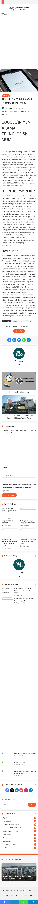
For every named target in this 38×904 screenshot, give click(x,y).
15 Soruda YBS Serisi (9, 844)
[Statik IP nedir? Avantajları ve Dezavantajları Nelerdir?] (7, 674)
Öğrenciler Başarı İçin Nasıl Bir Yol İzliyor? (18, 2)
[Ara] (35, 65)
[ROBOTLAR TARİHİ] (7, 765)
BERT (22, 198)
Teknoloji (22, 321)
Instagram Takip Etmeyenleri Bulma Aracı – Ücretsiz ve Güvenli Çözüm (10, 543)
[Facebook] (9, 340)
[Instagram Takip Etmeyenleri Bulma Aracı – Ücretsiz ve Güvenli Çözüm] (10, 533)
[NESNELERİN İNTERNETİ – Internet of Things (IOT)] (7, 774)
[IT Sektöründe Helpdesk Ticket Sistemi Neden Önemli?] (28, 533)
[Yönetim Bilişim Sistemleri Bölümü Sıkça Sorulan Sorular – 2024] (7, 591)
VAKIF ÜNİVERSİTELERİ (11, 831)
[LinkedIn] (14, 340)
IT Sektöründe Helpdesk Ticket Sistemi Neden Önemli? (28, 542)
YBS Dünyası (7, 821)
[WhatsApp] (24, 340)
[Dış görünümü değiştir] (32, 65)
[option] (19, 872)
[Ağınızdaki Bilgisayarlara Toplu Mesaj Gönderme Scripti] (28, 512)
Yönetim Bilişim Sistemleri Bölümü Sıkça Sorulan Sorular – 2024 (24, 590)
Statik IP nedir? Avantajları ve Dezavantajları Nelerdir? (24, 599)
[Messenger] (19, 340)
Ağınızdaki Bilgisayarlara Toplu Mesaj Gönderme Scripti (28, 521)
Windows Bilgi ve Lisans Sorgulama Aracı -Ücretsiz (9, 521)
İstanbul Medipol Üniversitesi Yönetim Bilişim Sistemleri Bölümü (17, 877)
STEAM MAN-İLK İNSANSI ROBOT (24, 753)
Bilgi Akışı (6, 96)
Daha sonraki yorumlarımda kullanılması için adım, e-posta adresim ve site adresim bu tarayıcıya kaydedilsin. (19, 488)
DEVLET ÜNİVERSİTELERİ (12, 828)
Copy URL (19, 331)
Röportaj (5, 838)
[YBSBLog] (19, 8)
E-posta (5, 467)
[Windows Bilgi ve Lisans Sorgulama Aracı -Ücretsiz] (10, 512)
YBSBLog (7, 108)
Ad (3, 458)
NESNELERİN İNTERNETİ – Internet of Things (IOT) (25, 772)
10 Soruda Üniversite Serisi (12, 824)
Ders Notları (7, 841)
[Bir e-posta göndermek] (11, 108)
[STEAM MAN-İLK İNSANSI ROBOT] (7, 756)
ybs (30, 321)
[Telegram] (29, 340)
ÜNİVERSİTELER (8, 847)
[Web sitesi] (19, 364)
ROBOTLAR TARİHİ (20, 762)
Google (4, 152)
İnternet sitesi (6, 476)
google (15, 321)
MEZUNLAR (7, 834)
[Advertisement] (19, 37)
